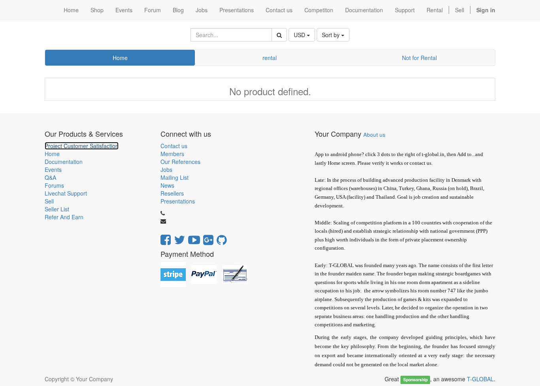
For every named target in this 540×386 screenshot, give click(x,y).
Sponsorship (415, 379)
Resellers (172, 193)
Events (53, 169)
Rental (435, 10)
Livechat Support (66, 193)
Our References (180, 162)
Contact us (173, 146)
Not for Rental (419, 58)
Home (120, 58)
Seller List (57, 209)
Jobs (166, 169)
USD (300, 35)
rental (269, 58)
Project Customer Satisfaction (82, 146)
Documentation (64, 162)
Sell (459, 10)
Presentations (177, 201)
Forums (54, 185)
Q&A (50, 177)
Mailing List (174, 177)
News (167, 185)
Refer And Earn (64, 217)
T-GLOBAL (480, 379)
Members (172, 154)
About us (374, 134)
